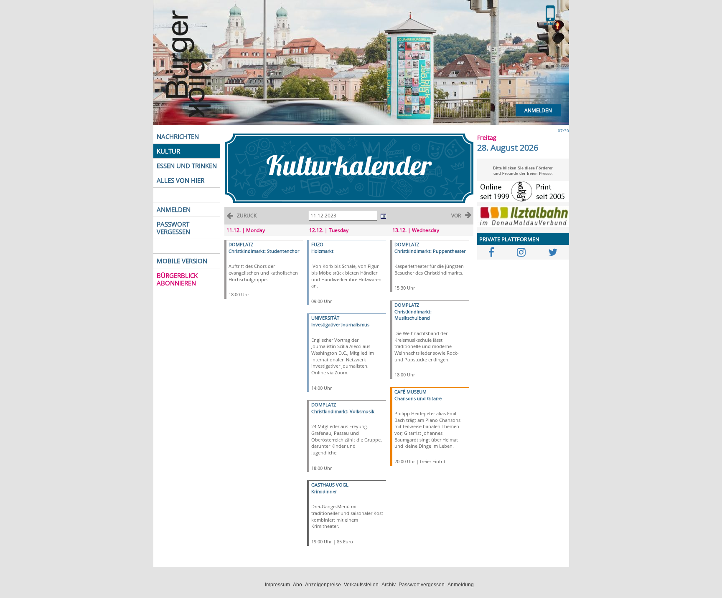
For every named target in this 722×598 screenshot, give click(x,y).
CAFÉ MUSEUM (410, 392)
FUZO (317, 244)
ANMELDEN (174, 209)
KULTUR (168, 151)
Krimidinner (324, 491)
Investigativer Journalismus (340, 324)
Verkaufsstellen (361, 585)
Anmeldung (460, 585)
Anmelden (538, 110)
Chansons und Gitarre (418, 398)
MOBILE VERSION (182, 261)
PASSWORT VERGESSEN (173, 228)
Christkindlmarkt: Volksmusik (342, 411)
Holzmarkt (322, 251)
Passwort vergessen (422, 585)
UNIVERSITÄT (325, 318)
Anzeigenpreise (323, 585)
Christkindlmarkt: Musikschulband (413, 314)
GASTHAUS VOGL (329, 485)
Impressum (277, 585)
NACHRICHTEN (178, 136)
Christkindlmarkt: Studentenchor (264, 251)
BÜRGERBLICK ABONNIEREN (177, 279)
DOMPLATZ (241, 244)
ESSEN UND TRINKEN (187, 165)
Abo (297, 585)
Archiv (388, 585)
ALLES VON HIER (180, 180)
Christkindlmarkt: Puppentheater (429, 251)
